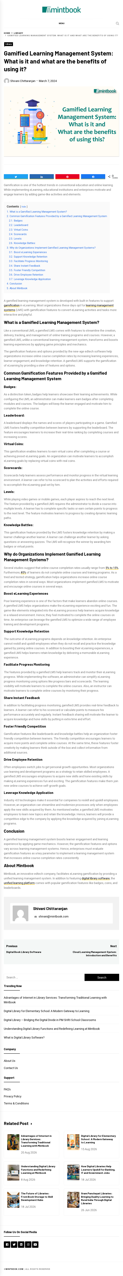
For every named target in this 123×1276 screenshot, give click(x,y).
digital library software (96, 878)
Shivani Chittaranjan (22, 81)
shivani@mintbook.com (53, 916)
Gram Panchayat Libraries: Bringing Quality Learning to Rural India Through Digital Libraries (97, 1198)
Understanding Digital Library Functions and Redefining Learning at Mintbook (52, 1028)
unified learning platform (19, 883)
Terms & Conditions (16, 1103)
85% (23, 572)
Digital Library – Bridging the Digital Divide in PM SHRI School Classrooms (50, 1020)
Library (8, 44)
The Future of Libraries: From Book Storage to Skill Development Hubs (37, 1197)
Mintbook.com (14, 1269)
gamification (12, 305)
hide (24, 206)
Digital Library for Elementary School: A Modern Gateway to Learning (46, 1011)
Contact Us (11, 1068)
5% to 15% (112, 568)
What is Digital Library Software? (24, 1037)
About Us (9, 1060)
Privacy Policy (12, 1096)
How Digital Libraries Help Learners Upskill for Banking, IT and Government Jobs (98, 1169)
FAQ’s (7, 1089)
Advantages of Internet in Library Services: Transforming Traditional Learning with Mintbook (36, 1140)
